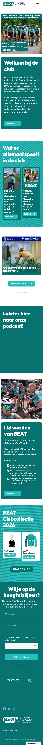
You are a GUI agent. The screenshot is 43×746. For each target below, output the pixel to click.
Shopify (33, 740)
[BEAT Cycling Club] (14, 4)
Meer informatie (10, 730)
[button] (17, 293)
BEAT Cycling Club (14, 740)
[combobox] (33, 744)
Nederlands (31, 744)
